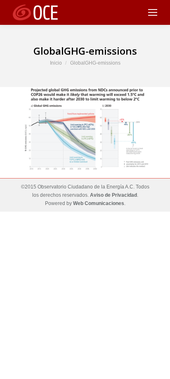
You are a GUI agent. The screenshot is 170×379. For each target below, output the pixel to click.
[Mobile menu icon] (153, 12)
